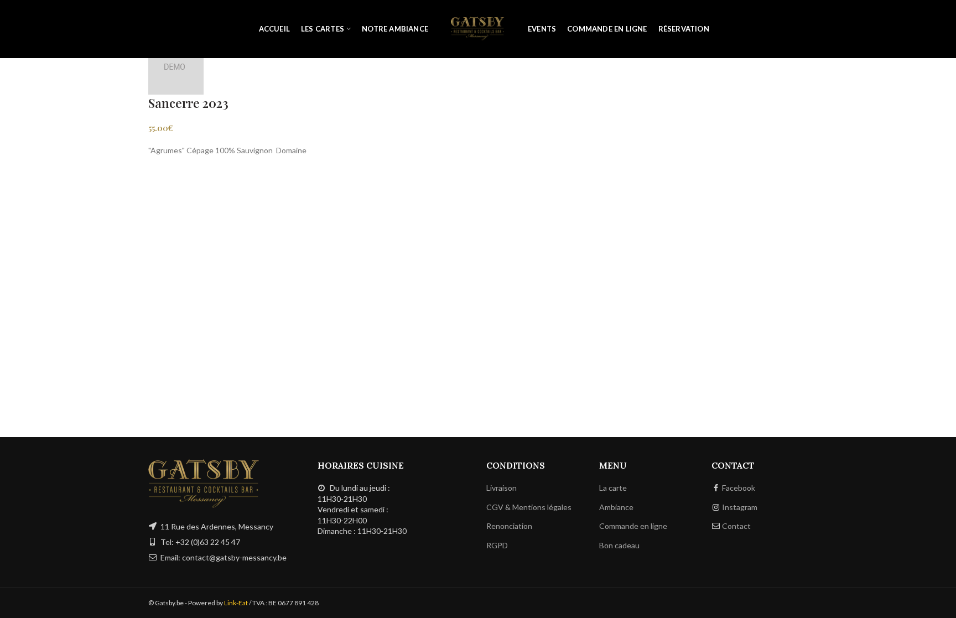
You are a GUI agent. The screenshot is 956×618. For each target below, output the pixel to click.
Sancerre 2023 (188, 103)
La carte (613, 487)
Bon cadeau (619, 545)
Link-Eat (236, 603)
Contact (736, 526)
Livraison (501, 487)
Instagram (739, 507)
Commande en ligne (633, 526)
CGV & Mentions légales (528, 507)
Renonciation (509, 526)
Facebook (738, 487)
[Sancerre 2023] (176, 66)
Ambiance (616, 507)
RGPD (497, 545)
